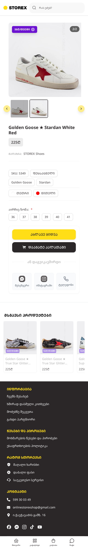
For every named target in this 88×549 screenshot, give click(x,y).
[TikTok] (32, 527)
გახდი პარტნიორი (21, 419)
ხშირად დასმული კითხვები (28, 404)
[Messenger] (17, 527)
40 (57, 217)
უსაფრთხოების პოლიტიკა (27, 446)
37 (24, 217)
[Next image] (81, 108)
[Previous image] (6, 108)
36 (13, 217)
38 (35, 217)
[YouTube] (40, 527)
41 (68, 217)
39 (46, 217)
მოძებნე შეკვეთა (20, 412)
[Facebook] (9, 527)
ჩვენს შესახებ (17, 396)
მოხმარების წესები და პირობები (32, 438)
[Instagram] (24, 527)
